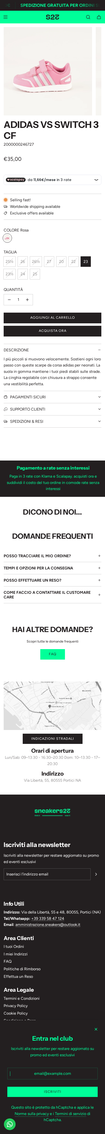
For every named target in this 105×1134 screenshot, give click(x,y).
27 (49, 261)
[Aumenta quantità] (27, 299)
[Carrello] (99, 17)
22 (73, 261)
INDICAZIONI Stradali (52, 739)
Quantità (13, 289)
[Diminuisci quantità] (9, 299)
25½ (9, 261)
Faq (52, 654)
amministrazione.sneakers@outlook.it (47, 924)
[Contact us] (10, 1124)
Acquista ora (52, 331)
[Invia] (96, 874)
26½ (36, 261)
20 (61, 261)
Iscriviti (52, 1092)
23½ (9, 274)
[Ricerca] (88, 17)
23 (86, 261)
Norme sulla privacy (32, 1113)
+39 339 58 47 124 (47, 918)
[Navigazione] (5, 17)
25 (35, 274)
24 (23, 274)
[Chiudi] (96, 1029)
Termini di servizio (70, 1113)
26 (23, 261)
